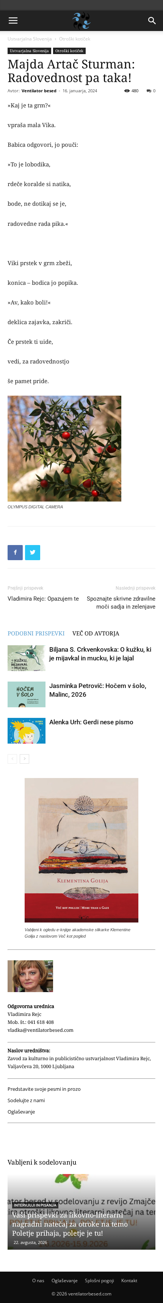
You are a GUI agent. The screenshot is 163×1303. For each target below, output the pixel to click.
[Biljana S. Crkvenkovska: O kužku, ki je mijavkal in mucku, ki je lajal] (26, 658)
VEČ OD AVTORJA (95, 633)
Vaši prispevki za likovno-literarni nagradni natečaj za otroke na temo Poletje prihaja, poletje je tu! (70, 1224)
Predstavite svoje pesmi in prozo (44, 1089)
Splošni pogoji (99, 1280)
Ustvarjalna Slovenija (30, 39)
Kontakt (129, 1280)
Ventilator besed (39, 90)
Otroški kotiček (74, 39)
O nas (38, 1280)
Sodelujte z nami (26, 1100)
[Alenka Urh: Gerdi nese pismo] (26, 731)
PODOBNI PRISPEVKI (36, 633)
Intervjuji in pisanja (35, 1205)
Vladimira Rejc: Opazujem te (43, 598)
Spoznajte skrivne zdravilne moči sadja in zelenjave (121, 602)
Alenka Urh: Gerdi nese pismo (91, 722)
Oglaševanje (21, 1112)
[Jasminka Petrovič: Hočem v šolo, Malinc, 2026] (26, 695)
